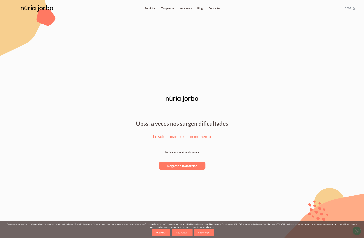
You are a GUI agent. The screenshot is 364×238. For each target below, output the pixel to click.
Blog (200, 8)
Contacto (214, 8)
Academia (186, 8)
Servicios (150, 8)
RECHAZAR (182, 232)
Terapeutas (167, 8)
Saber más (204, 232)
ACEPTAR (161, 232)
